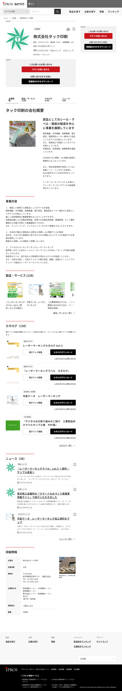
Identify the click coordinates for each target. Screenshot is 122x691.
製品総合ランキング (82, 641)
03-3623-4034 (43, 50)
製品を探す (75, 11)
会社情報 (61, 669)
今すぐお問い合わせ (40, 69)
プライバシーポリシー (28, 669)
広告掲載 (76, 669)
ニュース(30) (66, 99)
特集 (101, 11)
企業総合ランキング (82, 646)
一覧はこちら (28, 605)
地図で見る (46, 576)
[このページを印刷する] (68, 29)
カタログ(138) (48, 99)
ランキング (113, 11)
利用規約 (54, 669)
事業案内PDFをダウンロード (40, 81)
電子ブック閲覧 (35, 352)
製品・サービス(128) (28, 99)
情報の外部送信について (42, 669)
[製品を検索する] (57, 11)
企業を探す (90, 11)
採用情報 (69, 669)
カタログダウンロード (63, 352)
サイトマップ (102, 641)
